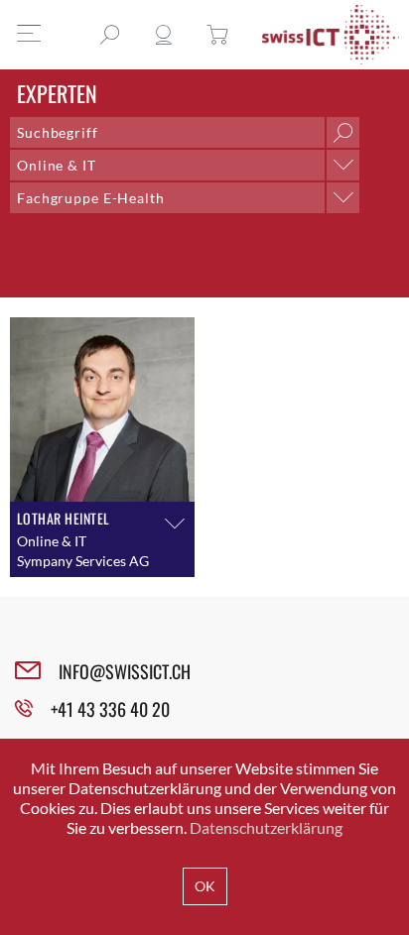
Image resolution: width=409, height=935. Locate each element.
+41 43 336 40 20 (110, 709)
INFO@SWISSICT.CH (125, 671)
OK (205, 885)
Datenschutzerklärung (266, 827)
